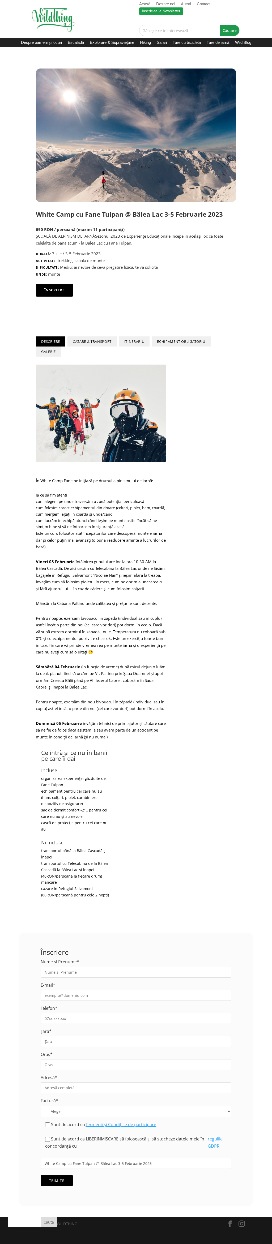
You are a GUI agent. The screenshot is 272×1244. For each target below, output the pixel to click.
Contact (203, 4)
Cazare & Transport (92, 341)
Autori (186, 4)
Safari (162, 43)
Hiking (145, 43)
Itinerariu (134, 341)
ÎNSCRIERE (54, 290)
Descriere (50, 341)
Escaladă (76, 43)
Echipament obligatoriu (181, 341)
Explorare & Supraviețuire (112, 43)
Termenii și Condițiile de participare (121, 1124)
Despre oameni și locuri (41, 43)
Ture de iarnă (218, 43)
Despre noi (165, 4)
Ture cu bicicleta (187, 43)
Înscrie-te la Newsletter (161, 11)
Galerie (48, 351)
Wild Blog (243, 43)
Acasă (144, 4)
